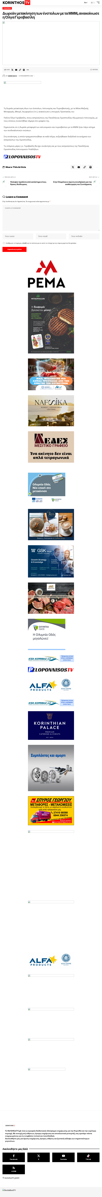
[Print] (24, 70)
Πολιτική (7, 8)
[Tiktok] (88, 1157)
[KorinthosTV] (16, 2)
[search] (81, 2)
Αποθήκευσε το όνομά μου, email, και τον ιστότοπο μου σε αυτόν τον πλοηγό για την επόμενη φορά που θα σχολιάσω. (41, 243)
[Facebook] (13, 1157)
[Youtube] (63, 1157)
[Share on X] (12, 70)
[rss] (13, 1169)
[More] (27, 70)
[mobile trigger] (97, 3)
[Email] (16, 70)
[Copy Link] (20, 70)
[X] (38, 1157)
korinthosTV (12, 76)
